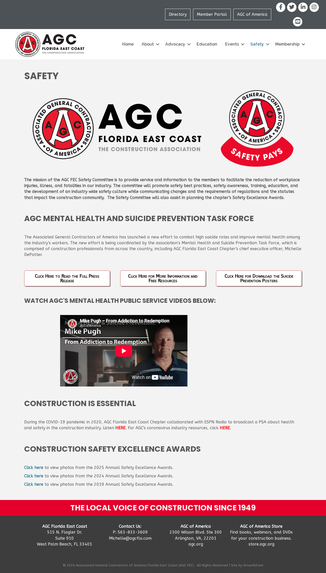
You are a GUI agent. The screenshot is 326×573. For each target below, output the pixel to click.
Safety (257, 44)
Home (128, 44)
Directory (178, 14)
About (148, 44)
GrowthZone (253, 565)
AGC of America (252, 14)
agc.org (195, 544)
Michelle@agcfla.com (130, 538)
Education (207, 44)
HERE (120, 427)
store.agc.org (261, 544)
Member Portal (212, 14)
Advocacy (175, 44)
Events (232, 44)
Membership (287, 44)
